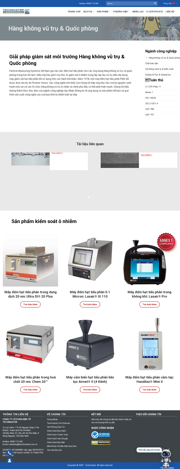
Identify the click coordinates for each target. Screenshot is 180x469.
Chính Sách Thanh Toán (57, 430)
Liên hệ (170, 11)
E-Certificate (155, 11)
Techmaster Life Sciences (58, 419)
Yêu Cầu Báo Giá (54, 445)
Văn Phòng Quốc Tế (55, 422)
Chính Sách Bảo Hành (56, 426)
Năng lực (138, 11)
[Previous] (7, 174)
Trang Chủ (74, 11)
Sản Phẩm (102, 11)
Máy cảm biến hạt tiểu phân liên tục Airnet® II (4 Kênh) (90, 375)
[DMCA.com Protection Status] (101, 438)
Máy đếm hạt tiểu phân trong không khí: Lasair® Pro (149, 290)
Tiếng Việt (167, 3)
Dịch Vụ (87, 11)
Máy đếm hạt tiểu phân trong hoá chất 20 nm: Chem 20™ (30, 375)
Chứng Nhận (52, 415)
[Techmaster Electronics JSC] (16, 11)
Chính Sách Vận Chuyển (57, 434)
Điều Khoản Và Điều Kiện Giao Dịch (61, 442)
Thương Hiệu (120, 11)
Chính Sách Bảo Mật (56, 438)
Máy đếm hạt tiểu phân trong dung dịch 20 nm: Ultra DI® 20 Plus (30, 290)
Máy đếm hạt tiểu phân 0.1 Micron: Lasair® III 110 (90, 290)
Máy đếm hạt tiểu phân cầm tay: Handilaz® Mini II (149, 375)
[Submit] (155, 3)
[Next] (172, 174)
